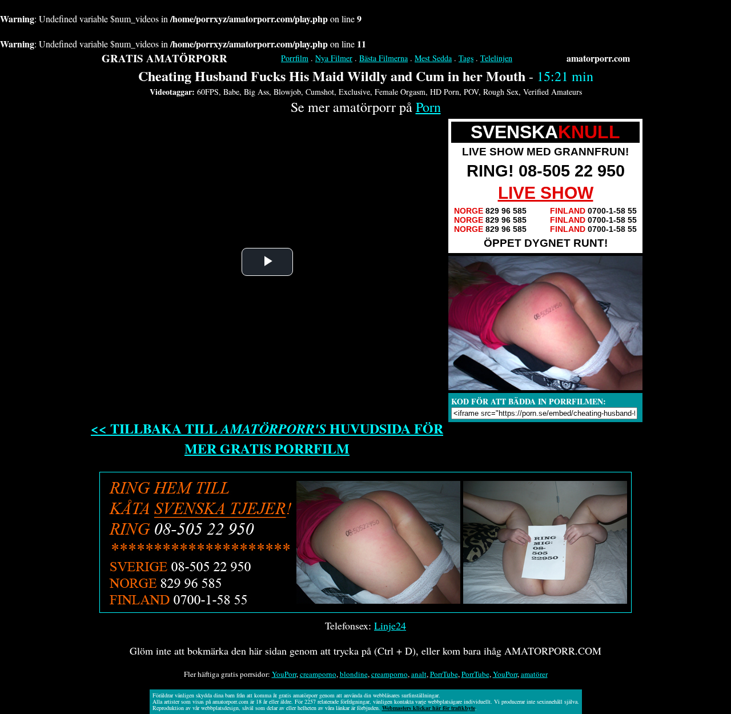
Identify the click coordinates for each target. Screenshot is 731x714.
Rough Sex (501, 91)
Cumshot (320, 91)
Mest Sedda (433, 58)
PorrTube (444, 674)
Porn (428, 107)
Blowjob (287, 91)
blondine (354, 674)
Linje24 (390, 625)
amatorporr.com (598, 58)
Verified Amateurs (552, 91)
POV (471, 91)
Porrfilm (294, 58)
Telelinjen (496, 58)
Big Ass (256, 91)
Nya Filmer (333, 58)
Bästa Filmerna (383, 58)
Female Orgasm (400, 91)
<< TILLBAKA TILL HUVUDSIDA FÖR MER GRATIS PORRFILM (267, 438)
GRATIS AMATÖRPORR (164, 58)
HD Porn (444, 91)
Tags (466, 58)
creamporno (318, 674)
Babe (231, 91)
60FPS (208, 91)
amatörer (534, 674)
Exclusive (354, 91)
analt (419, 674)
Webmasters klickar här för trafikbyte (428, 708)
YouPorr (284, 674)
